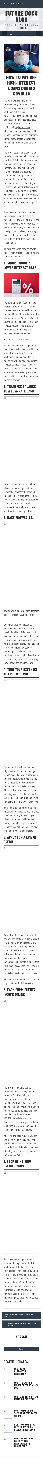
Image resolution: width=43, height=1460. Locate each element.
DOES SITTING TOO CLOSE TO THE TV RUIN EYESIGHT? (21, 1324)
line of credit (33, 938)
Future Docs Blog (21, 16)
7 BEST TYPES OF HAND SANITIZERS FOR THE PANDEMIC (18, 1316)
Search (21, 1337)
